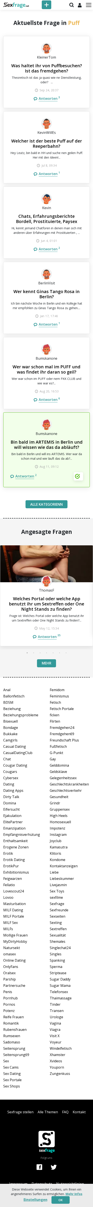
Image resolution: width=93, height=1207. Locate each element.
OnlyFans (10, 966)
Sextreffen (58, 929)
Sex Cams (11, 1067)
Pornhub (10, 998)
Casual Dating (14, 746)
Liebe (54, 872)
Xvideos (56, 1061)
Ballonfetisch (13, 696)
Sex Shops (11, 1086)
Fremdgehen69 (62, 733)
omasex (9, 954)
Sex (6, 1061)
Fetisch (55, 702)
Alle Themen (48, 1112)
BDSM (8, 702)
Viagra (55, 1029)
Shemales (57, 941)
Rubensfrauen (15, 1029)
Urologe (56, 1017)
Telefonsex (59, 991)
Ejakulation (12, 815)
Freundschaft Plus (64, 740)
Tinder (55, 1004)
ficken (54, 715)
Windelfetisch (61, 1048)
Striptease (58, 973)
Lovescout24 (13, 891)
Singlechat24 (60, 947)
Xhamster (57, 1054)
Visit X (54, 1035)
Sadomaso (11, 1042)
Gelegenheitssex (63, 778)
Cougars (10, 771)
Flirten (55, 721)
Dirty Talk (11, 796)
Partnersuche (14, 985)
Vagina (55, 1023)
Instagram (58, 834)
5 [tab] (53, 653)
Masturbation (14, 903)
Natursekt (11, 947)
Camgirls (10, 740)
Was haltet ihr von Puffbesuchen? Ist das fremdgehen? (46, 68)
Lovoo (8, 897)
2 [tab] (33, 653)
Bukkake (10, 733)
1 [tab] (27, 653)
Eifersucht (11, 809)
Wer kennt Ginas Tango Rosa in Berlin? (46, 294)
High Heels (58, 815)
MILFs (8, 929)
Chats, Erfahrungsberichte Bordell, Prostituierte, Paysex (46, 218)
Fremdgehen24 (62, 727)
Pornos (9, 1004)
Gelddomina (59, 765)
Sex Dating (12, 1073)
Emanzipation (14, 828)
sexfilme (56, 897)
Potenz (9, 1010)
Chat (7, 759)
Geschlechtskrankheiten (69, 784)
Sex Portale (12, 1079)
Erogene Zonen (16, 847)
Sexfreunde (59, 910)
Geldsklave (58, 771)
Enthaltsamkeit (15, 840)
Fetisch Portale (62, 708)
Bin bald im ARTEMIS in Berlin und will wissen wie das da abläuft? (47, 444)
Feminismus (59, 696)
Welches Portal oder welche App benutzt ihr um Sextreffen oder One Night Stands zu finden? (46, 604)
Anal (6, 689)
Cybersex (10, 778)
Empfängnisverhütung (21, 834)
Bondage (10, 727)
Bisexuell (10, 721)
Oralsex (9, 973)
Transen (57, 1010)
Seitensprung (14, 1048)
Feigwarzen (12, 878)
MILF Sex (10, 922)
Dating (8, 784)
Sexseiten (57, 916)
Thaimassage (61, 998)
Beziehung (12, 708)
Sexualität (58, 935)
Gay (53, 759)
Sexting (56, 922)
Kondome (57, 859)
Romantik (11, 1023)
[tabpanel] (46, 595)
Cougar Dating (15, 765)
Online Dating (14, 960)
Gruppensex (60, 809)
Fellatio (9, 884)
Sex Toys (57, 891)
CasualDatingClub (17, 752)
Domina (9, 803)
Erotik (8, 853)
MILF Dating (13, 910)
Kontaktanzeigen (64, 866)
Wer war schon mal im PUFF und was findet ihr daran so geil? (46, 369)
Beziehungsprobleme (20, 715)
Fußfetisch (58, 746)
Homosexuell (60, 822)
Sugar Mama (60, 985)
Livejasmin (58, 884)
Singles (55, 954)
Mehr (46, 663)
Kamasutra (58, 847)
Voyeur (55, 1042)
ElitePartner (13, 822)
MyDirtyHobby (15, 941)
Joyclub (55, 840)
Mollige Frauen (15, 935)
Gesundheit (59, 796)
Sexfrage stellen (20, 1112)
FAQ (65, 1112)
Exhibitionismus (16, 872)
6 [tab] (59, 653)
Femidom (57, 689)
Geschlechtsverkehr (66, 790)
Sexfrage (57, 903)
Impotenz (57, 828)
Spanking (57, 960)
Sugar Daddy (60, 979)
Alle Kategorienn (46, 504)
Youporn (57, 1067)
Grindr (55, 803)
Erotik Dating (14, 859)
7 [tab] (66, 653)
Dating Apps (13, 790)
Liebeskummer (62, 878)
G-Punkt (56, 752)
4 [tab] (46, 653)
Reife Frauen (13, 1017)
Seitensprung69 (16, 1054)
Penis (7, 991)
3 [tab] (40, 653)
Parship (9, 979)
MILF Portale (13, 916)
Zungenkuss (60, 1073)
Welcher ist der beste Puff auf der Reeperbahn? (46, 143)
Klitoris (55, 853)
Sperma (56, 966)
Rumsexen (11, 1035)
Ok (60, 1200)
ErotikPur (11, 866)
